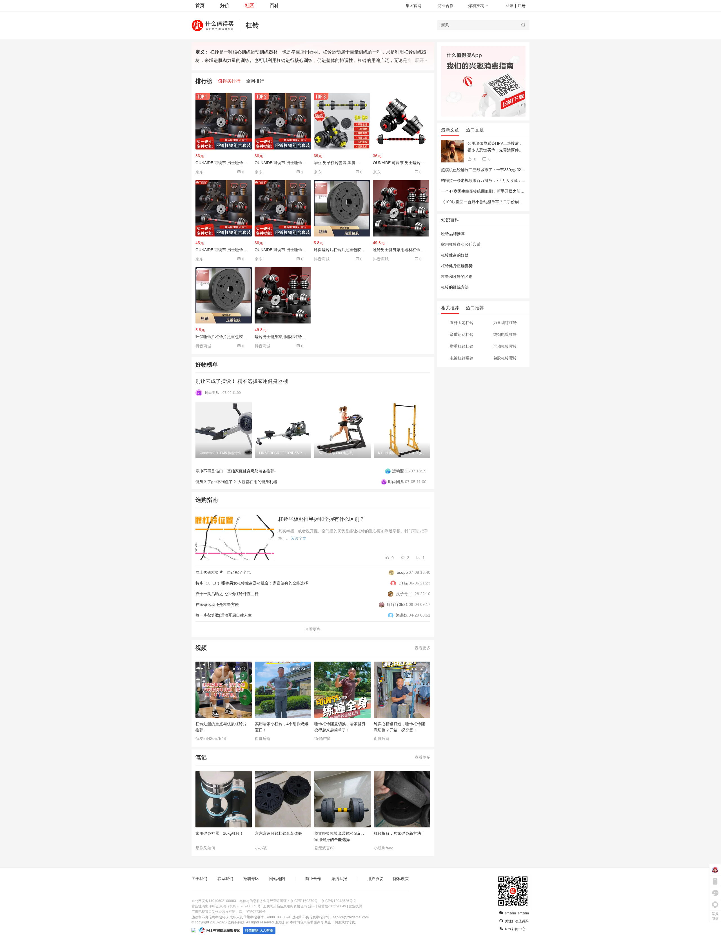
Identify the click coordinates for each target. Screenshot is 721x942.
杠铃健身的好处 (455, 255)
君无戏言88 (324, 848)
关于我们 (199, 878)
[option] (225, 430)
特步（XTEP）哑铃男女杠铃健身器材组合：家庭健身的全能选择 (251, 583)
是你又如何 (205, 848)
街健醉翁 (263, 738)
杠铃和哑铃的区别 (457, 276)
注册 (522, 5)
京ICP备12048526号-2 (338, 901)
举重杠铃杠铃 (461, 346)
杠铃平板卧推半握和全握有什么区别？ (321, 519)
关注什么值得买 (517, 921)
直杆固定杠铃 (461, 322)
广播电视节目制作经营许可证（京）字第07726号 (229, 912)
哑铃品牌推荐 (453, 233)
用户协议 (375, 878)
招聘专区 (251, 878)
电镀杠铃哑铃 (461, 358)
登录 (509, 5)
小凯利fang (383, 848)
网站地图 (277, 878)
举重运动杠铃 (461, 334)
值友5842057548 (210, 738)
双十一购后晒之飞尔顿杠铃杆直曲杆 (227, 593)
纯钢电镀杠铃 (505, 334)
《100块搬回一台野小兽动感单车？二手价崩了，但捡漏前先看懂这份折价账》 (509, 202)
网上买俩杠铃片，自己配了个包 (223, 572)
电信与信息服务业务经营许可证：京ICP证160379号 (278, 901)
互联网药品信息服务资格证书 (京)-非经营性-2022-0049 (304, 906)
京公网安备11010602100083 (214, 901)
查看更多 (313, 629)
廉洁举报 (339, 878)
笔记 (201, 757)
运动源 (398, 471)
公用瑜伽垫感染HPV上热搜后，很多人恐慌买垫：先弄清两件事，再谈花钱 (495, 147)
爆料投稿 (476, 5)
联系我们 (225, 878)
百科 (274, 5)
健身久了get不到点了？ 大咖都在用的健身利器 (236, 481)
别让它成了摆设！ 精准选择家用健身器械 (241, 381)
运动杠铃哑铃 (505, 346)
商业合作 (445, 5)
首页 (199, 5)
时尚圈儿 (212, 393)
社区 (249, 5)
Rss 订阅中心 (515, 929)
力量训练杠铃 (505, 322)
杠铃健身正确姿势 (457, 266)
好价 (224, 5)
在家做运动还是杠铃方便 (217, 604)
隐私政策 (401, 878)
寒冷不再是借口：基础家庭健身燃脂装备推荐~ (236, 471)
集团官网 (413, 5)
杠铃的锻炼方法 (455, 287)
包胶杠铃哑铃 (505, 358)
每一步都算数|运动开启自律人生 (223, 615)
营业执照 (355, 906)
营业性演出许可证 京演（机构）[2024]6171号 (226, 906)
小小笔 (261, 848)
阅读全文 (298, 538)
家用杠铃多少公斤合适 (460, 244)
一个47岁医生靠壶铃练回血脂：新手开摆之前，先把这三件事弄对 (498, 191)
